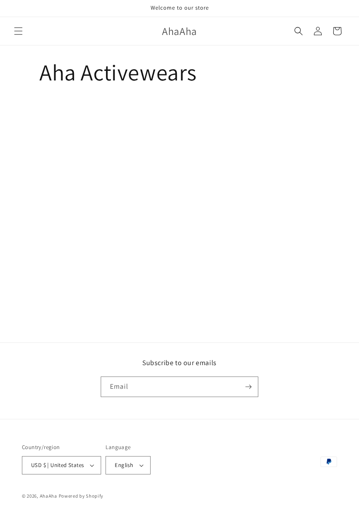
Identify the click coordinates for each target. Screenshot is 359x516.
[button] (18, 31)
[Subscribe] (248, 387)
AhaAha (48, 496)
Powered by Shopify (81, 496)
